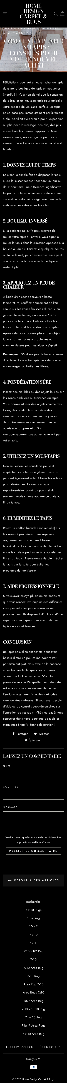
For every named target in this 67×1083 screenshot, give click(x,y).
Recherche (33, 902)
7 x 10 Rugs (34, 910)
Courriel (11, 786)
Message (10, 807)
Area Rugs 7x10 (33, 992)
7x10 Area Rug (34, 968)
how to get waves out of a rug (28, 28)
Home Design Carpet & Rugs (33, 13)
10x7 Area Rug (33, 1001)
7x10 (33, 959)
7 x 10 (33, 935)
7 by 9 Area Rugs (33, 1025)
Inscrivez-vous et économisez (33, 1047)
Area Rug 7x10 (34, 984)
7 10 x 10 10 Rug (33, 1009)
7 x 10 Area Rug (33, 1034)
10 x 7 (33, 926)
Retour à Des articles (36, 880)
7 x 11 (33, 943)
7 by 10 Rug (33, 1017)
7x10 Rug (33, 976)
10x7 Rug (33, 918)
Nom (6, 766)
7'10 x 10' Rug (34, 951)
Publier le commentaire (33, 851)
